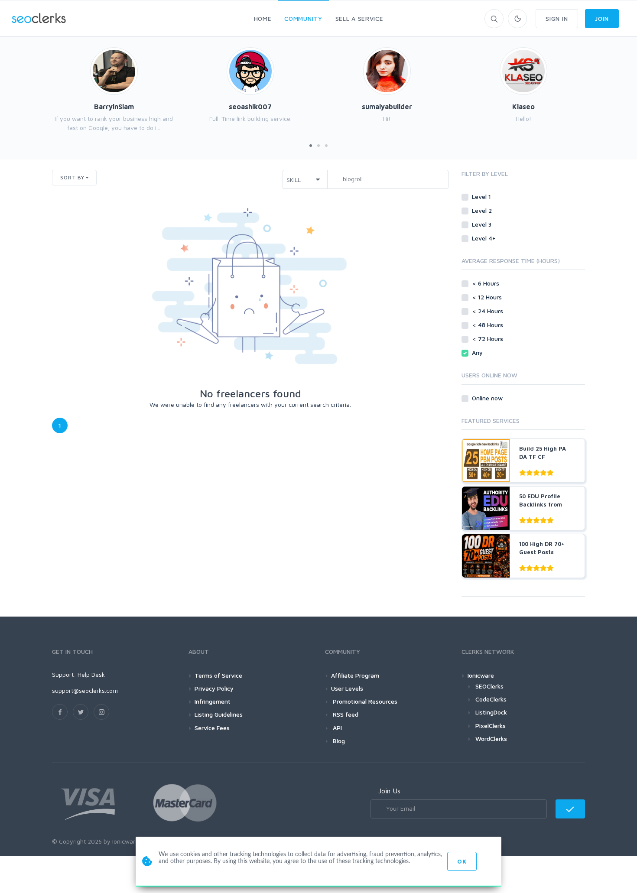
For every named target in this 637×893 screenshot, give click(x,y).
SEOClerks (489, 686)
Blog (338, 740)
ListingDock (491, 712)
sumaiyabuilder (387, 106)
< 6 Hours (486, 283)
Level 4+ (484, 238)
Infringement (213, 701)
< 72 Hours (488, 338)
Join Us (389, 791)
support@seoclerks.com (85, 690)
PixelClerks (490, 725)
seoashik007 (250, 106)
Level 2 (483, 210)
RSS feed (344, 714)
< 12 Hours (488, 297)
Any (478, 352)
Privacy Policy (214, 688)
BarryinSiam (114, 106)
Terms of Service (218, 675)
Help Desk (91, 674)
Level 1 (482, 196)
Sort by (72, 177)
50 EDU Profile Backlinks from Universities (540, 504)
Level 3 (482, 224)
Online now (488, 398)
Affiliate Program (355, 675)
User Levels (347, 688)
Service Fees (212, 727)
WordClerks (491, 738)
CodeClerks (491, 699)
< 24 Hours (488, 311)
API (336, 727)
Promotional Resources (364, 701)
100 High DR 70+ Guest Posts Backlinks (541, 552)
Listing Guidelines (219, 714)
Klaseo (523, 106)
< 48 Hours (488, 324)
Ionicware (481, 675)
